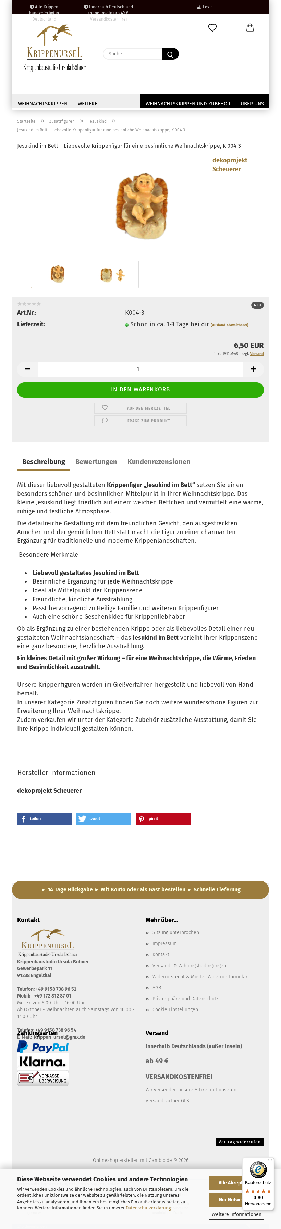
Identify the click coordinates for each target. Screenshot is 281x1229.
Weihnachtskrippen (43, 104)
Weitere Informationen (236, 1214)
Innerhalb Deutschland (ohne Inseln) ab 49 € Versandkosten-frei (110, 9)
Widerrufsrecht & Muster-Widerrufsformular (199, 977)
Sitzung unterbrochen (175, 933)
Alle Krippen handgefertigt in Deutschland (44, 9)
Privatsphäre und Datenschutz (185, 999)
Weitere (87, 104)
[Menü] (270, 1161)
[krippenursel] (55, 48)
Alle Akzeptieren (236, 1183)
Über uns (252, 104)
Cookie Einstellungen (175, 1010)
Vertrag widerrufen (240, 1142)
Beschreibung (43, 461)
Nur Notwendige (236, 1200)
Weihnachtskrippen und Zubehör (188, 104)
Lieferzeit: (31, 324)
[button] (250, 28)
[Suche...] (170, 54)
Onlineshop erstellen (116, 1160)
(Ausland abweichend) (229, 325)
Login (207, 6)
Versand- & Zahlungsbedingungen (189, 966)
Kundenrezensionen (159, 461)
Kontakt (160, 954)
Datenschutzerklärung (148, 1208)
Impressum (164, 943)
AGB (156, 988)
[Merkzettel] (212, 28)
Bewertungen (96, 461)
